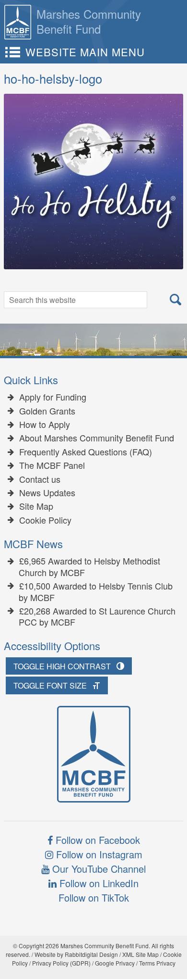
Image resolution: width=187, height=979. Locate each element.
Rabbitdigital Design (91, 954)
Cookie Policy (45, 520)
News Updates (47, 493)
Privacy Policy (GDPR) (61, 963)
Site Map (36, 506)
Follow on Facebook (96, 840)
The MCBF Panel (52, 465)
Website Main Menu (85, 51)
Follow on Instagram (97, 854)
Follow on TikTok (93, 897)
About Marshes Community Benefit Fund (96, 438)
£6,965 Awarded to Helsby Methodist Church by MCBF (89, 566)
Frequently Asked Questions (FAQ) (85, 452)
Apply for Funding (52, 397)
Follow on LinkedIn (98, 883)
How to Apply (44, 424)
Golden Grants (47, 411)
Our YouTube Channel (97, 869)
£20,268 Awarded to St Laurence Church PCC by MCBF (97, 616)
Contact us (39, 479)
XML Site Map (140, 954)
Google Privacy (115, 963)
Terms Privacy (157, 963)
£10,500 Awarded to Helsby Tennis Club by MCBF (96, 591)
